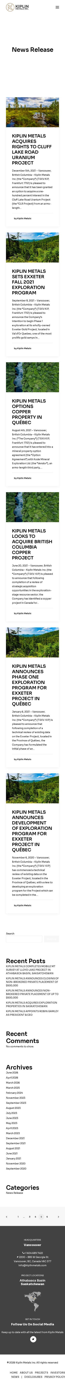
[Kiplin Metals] (17, 7)
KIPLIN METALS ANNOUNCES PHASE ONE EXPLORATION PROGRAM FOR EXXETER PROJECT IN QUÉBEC (29, 685)
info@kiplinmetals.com (32, 1265)
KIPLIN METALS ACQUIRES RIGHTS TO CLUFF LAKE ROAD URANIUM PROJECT (32, 149)
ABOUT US (26, 1372)
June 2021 (12, 1153)
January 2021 (13, 1158)
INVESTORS (57, 1372)
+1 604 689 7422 (33, 1253)
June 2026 (12, 1072)
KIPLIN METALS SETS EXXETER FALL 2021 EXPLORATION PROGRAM (29, 282)
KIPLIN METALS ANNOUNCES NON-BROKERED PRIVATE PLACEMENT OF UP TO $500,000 (32, 994)
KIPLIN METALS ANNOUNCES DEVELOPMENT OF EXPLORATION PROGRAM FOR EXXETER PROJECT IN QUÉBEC (32, 831)
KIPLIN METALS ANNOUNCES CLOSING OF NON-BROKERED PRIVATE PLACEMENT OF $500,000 (32, 982)
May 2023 (11, 1123)
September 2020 (16, 1168)
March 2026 (13, 1082)
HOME (14, 1372)
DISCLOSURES (33, 1376)
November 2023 (15, 1097)
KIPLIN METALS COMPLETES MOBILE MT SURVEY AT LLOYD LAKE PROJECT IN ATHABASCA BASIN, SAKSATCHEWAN (30, 970)
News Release (14, 1192)
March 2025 (13, 1087)
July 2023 (11, 1113)
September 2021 (16, 1143)
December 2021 (15, 1138)
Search (10, 933)
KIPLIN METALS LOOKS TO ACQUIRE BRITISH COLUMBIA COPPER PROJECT (32, 544)
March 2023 (13, 1133)
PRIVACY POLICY (54, 1376)
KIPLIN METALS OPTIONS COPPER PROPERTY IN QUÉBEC (29, 411)
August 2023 (13, 1108)
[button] (57, 7)
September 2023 (16, 1102)
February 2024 (14, 1092)
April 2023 (12, 1128)
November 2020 (16, 1163)
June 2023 (12, 1118)
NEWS (15, 1376)
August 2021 (13, 1148)
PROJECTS (41, 1372)
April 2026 (12, 1077)
